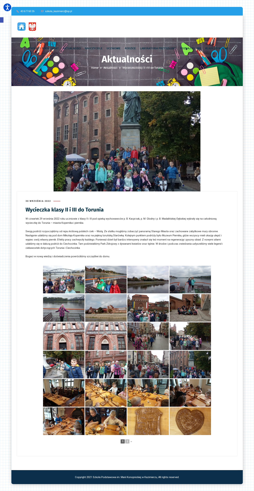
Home (94, 67)
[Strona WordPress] (28, 26)
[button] (1, 20)
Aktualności (110, 67)
